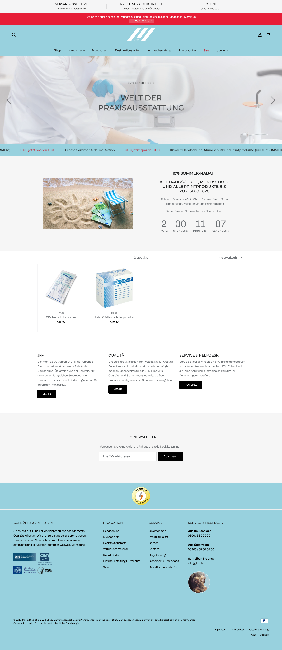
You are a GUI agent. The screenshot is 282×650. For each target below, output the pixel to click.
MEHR (46, 393)
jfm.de (25, 620)
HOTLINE (190, 384)
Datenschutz (237, 629)
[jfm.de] (141, 34)
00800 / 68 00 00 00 (201, 549)
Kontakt (154, 549)
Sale (206, 50)
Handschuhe (76, 50)
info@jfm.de (195, 563)
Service (153, 543)
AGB (253, 635)
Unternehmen (157, 530)
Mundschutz (100, 50)
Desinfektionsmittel (127, 50)
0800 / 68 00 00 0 (199, 535)
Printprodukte (187, 50)
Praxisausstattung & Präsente (121, 561)
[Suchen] (14, 34)
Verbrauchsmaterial (159, 50)
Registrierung (157, 555)
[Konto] (259, 34)
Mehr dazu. (78, 544)
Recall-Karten (111, 555)
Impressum (220, 629)
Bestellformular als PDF (163, 567)
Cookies (264, 635)
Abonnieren (170, 456)
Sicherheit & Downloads (164, 561)
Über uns (222, 50)
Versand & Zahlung (258, 629)
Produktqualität (158, 536)
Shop (57, 50)
